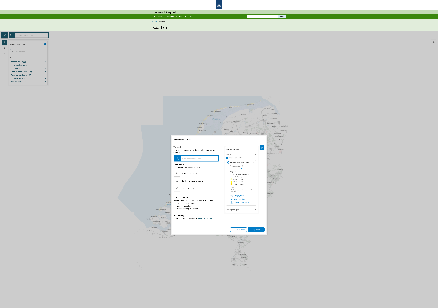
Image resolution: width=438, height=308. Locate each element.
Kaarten (161, 16)
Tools (181, 16)
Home (154, 16)
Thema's (170, 16)
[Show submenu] (176, 16)
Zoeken (282, 17)
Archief (191, 16)
